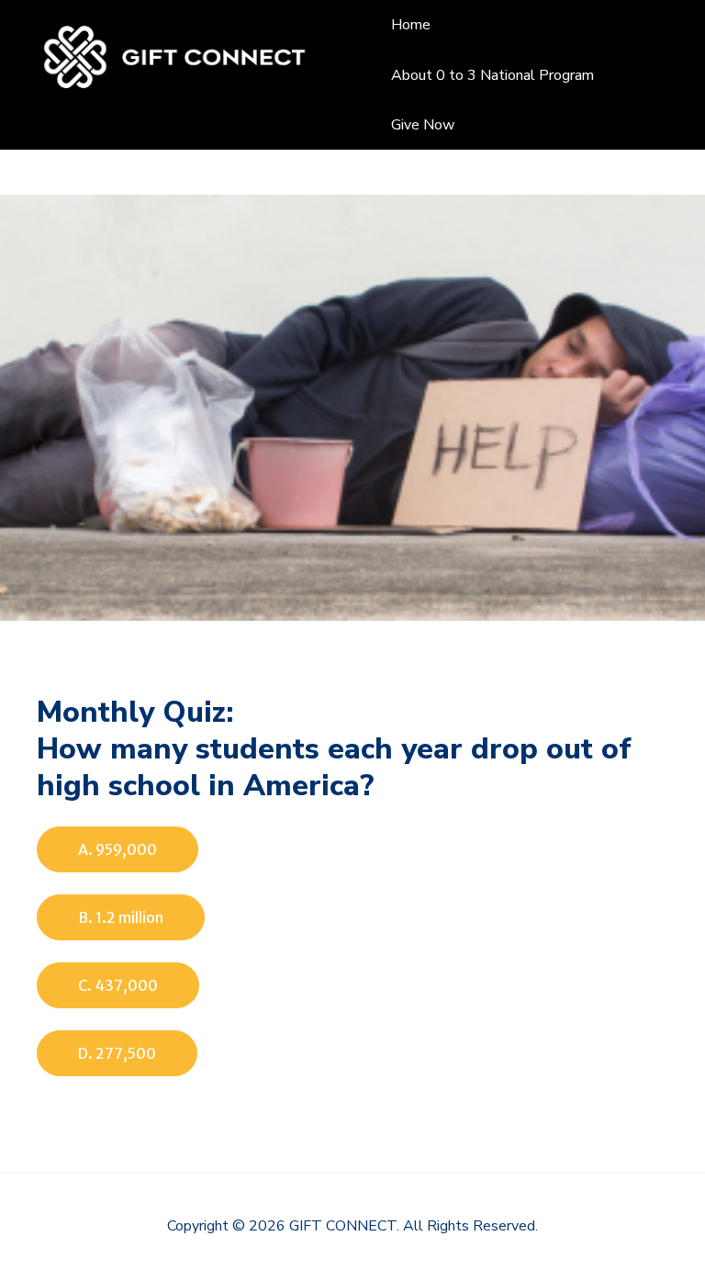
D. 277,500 (117, 1053)
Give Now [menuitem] (422, 125)
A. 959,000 (117, 849)
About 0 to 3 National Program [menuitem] (492, 75)
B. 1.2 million (120, 917)
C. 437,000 (118, 985)
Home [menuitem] (411, 25)
